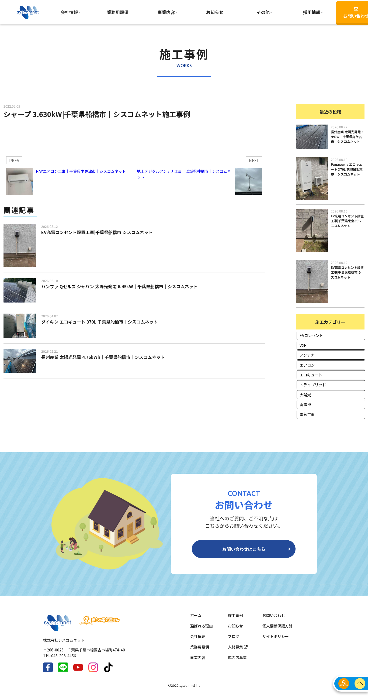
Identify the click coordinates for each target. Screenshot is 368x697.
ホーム (196, 615)
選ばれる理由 (201, 626)
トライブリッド (313, 384)
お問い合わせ (273, 615)
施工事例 (235, 615)
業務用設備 (118, 12)
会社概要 (197, 636)
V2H (303, 345)
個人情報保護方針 (277, 626)
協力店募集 (237, 657)
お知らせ (214, 12)
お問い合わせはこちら (243, 549)
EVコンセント (311, 335)
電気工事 (307, 414)
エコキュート (311, 374)
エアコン (307, 365)
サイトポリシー (275, 636)
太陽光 (305, 394)
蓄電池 (305, 404)
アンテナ (307, 355)
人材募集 (236, 647)
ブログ (233, 636)
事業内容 (166, 12)
